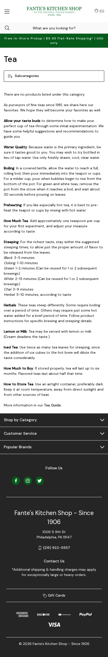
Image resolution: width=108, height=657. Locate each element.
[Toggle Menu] (7, 11)
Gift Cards (56, 595)
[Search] (5, 28)
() (101, 11)
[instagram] (28, 481)
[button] (54, 76)
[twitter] (39, 481)
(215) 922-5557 (56, 547)
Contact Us (54, 561)
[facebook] (16, 481)
